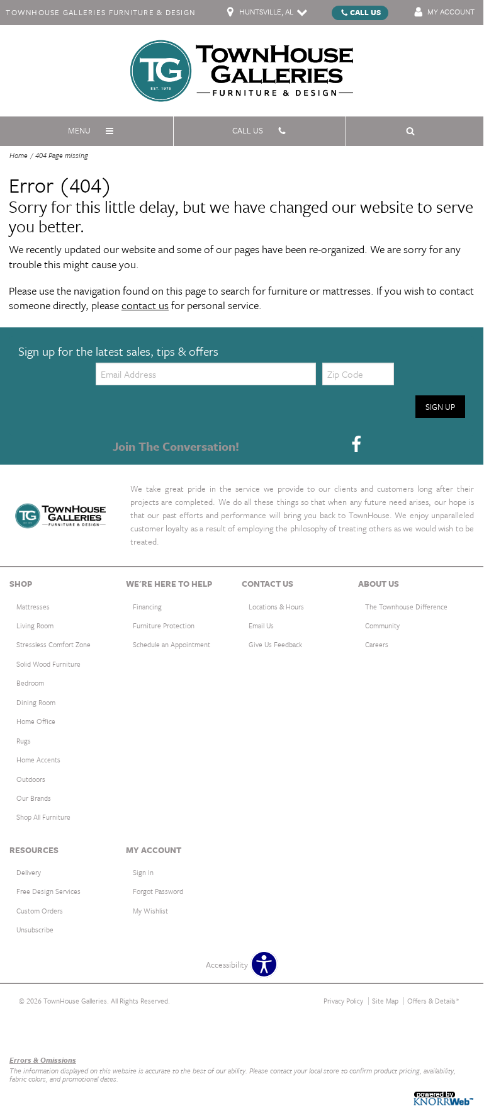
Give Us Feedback (275, 644)
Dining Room (35, 702)
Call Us (365, 12)
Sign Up (440, 406)
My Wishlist (150, 910)
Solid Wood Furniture (48, 664)
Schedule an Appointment (171, 644)
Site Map (385, 1000)
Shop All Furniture (43, 817)
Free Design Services (48, 891)
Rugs (23, 740)
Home (18, 155)
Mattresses (33, 606)
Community (382, 625)
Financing (147, 606)
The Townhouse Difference (406, 606)
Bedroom (30, 682)
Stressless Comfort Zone (53, 644)
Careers (376, 644)
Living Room (34, 625)
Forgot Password (158, 891)
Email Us (261, 625)
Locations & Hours (276, 606)
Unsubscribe (34, 929)
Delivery (28, 872)
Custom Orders (39, 910)
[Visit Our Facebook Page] (356, 445)
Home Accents (38, 759)
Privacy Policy (343, 1000)
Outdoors (30, 779)
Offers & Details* (433, 1000)
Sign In (143, 872)
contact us (145, 305)
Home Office (35, 721)
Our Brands (33, 798)
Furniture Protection (163, 625)
